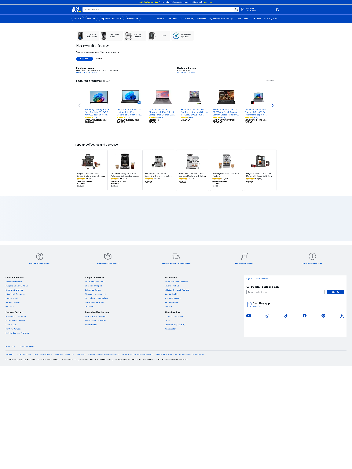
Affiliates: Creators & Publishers (177, 290)
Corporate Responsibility (175, 325)
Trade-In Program (13, 302)
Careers (168, 320)
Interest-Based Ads (46, 354)
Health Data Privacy (79, 354)
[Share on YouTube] (248, 316)
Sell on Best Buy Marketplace (176, 282)
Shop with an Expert (93, 286)
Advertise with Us (172, 286)
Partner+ (168, 306)
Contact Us (89, 306)
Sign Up (335, 292)
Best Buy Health (171, 294)
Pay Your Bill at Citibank (15, 320)
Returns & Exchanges (14, 290)
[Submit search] (236, 9)
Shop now (208, 2)
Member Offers (91, 325)
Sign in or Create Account (257, 279)
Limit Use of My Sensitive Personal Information (137, 354)
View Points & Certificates (95, 320)
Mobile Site (10, 347)
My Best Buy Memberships (96, 316)
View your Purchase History (86, 72)
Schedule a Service (93, 290)
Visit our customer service (187, 72)
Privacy (35, 354)
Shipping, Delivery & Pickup (17, 286)
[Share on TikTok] (286, 316)
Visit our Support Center (95, 282)
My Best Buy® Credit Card (16, 316)
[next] (275, 170)
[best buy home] (76, 9)
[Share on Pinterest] (323, 316)
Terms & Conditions (23, 354)
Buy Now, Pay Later (13, 329)
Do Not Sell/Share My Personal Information (103, 354)
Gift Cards (10, 306)
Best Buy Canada (27, 347)
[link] (85, 179)
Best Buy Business (172, 302)
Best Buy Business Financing (17, 333)
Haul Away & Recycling (94, 302)
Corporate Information (174, 316)
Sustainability (170, 329)
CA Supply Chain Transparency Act (191, 354)
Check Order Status (14, 282)
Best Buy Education (173, 298)
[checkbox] (84, 59)
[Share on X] (342, 316)
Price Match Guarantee (15, 294)
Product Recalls (12, 298)
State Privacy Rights (62, 354)
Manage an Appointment (95, 294)
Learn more (258, 306)
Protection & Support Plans (96, 298)
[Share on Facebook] (304, 316)
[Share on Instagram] (267, 316)
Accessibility (10, 354)
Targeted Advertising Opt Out (166, 354)
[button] (248, 9)
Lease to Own (11, 325)
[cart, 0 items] (277, 9)
